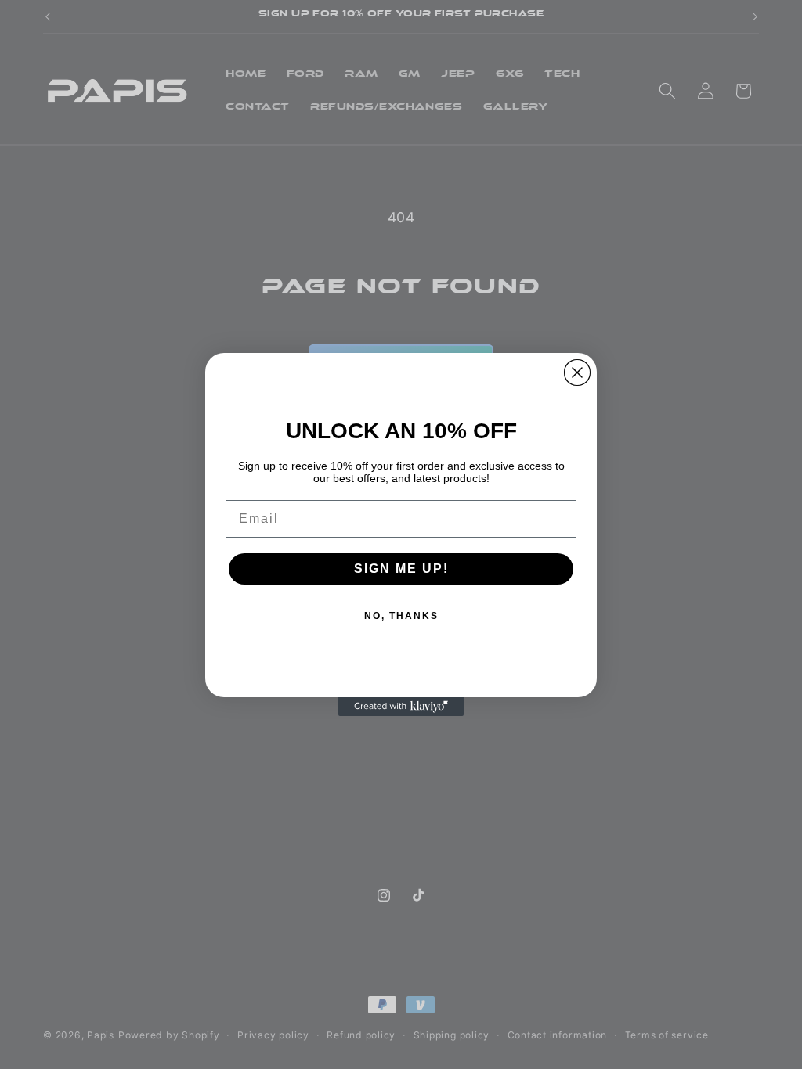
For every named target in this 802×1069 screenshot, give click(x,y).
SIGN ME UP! (401, 568)
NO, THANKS (401, 615)
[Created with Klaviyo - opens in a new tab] (401, 706)
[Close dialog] (577, 372)
